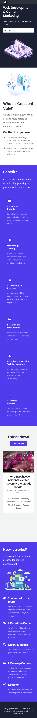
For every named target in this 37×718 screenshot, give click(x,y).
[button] (4, 492)
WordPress (19, 713)
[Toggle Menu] (32, 2)
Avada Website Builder (26, 709)
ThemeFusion (10, 711)
